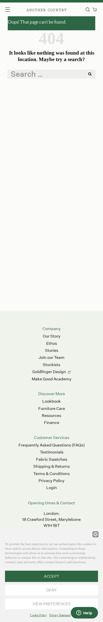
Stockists (51, 364)
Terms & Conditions (51, 473)
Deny (51, 590)
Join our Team (51, 357)
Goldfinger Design (49, 371)
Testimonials (52, 452)
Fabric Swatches (51, 459)
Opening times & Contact (51, 503)
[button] (95, 534)
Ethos (51, 343)
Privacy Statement (59, 615)
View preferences (51, 603)
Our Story (51, 336)
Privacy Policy (51, 480)
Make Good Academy (52, 379)
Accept (51, 576)
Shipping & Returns (51, 466)
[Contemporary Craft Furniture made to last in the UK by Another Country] (46, 9)
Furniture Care (51, 408)
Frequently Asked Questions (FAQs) (51, 445)
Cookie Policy (38, 615)
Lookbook (51, 401)
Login (51, 487)
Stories (51, 350)
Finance (51, 422)
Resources (51, 415)
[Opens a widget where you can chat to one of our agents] (84, 613)
